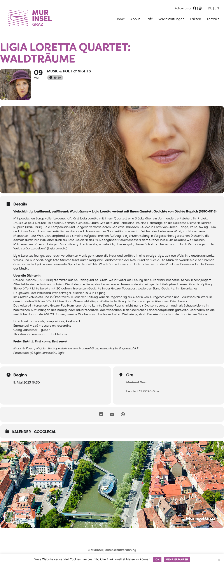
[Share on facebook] (101, 414)
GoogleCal (45, 432)
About (135, 19)
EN (217, 8)
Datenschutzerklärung (120, 550)
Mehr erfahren (177, 559)
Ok (157, 559)
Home (120, 19)
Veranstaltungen (171, 19)
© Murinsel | (96, 550)
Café (149, 19)
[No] (218, 560)
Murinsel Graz (136, 382)
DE (210, 8)
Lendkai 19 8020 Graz (142, 391)
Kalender (21, 432)
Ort (129, 375)
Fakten (195, 19)
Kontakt (212, 19)
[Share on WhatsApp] (122, 414)
